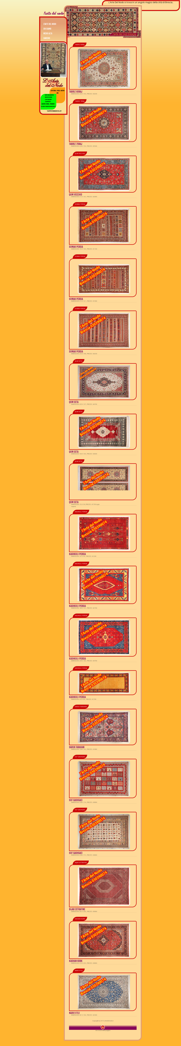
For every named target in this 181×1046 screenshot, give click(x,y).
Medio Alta (47, 33)
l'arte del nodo (54, 13)
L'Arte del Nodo (49, 24)
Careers (46, 38)
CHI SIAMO (47, 28)
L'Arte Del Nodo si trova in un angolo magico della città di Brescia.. (141, 2)
